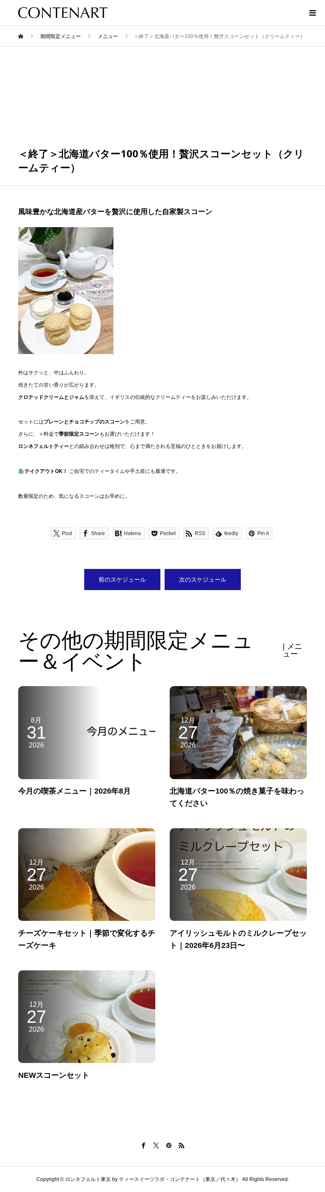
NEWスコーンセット (53, 1075)
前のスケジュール (122, 579)
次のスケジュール (202, 579)
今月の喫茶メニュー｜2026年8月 (74, 791)
